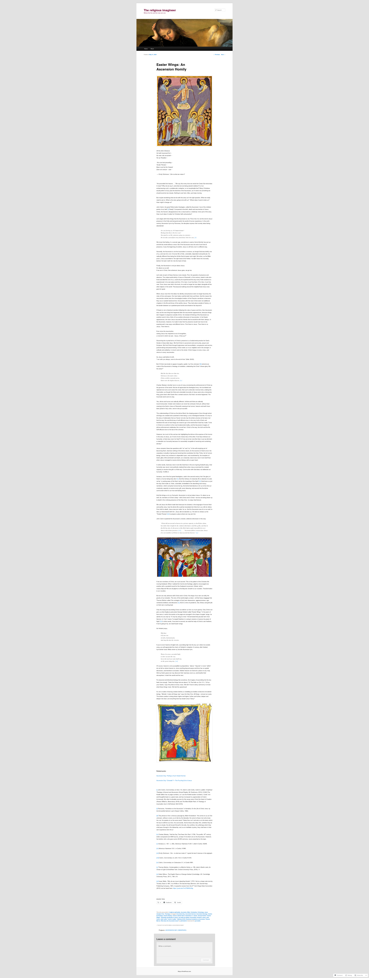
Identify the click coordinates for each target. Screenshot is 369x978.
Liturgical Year (160, 914)
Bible (188, 912)
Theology (167, 914)
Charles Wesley (167, 915)
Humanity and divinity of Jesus (169, 917)
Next (223, 54)
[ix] (197, 533)
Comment (206, 960)
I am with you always (184, 917)
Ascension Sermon (190, 914)
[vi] (200, 481)
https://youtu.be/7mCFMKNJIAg (183, 888)
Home (146, 49)
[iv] (181, 380)
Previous (216, 54)
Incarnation (193, 917)
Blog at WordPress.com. (184, 971)
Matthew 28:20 (181, 919)
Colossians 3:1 (189, 915)
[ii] (195, 237)
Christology (200, 912)
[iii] (201, 364)
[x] (179, 603)
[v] (178, 479)
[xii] (176, 661)
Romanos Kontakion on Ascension (195, 919)
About (152, 49)
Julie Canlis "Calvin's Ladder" (168, 919)
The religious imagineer (160, 10)
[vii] (168, 514)
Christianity (194, 912)
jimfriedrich (184, 921)
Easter (195, 915)
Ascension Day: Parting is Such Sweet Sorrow (171, 776)
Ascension (184, 912)
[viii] (179, 530)
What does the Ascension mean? (170, 921)
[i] (168, 209)
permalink (197, 921)
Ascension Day (180, 914)
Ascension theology (201, 914)
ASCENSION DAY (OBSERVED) (175, 930)
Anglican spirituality (174, 912)
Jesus (206, 912)
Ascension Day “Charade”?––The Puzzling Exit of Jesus (174, 780)
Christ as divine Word (178, 915)
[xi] (161, 621)
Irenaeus (199, 917)
